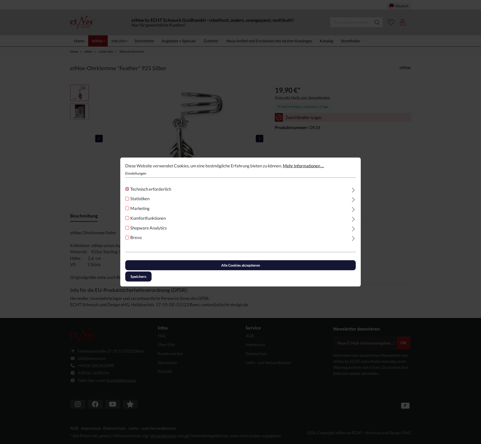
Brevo (136, 237)
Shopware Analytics (148, 227)
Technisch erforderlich (150, 188)
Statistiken (140, 198)
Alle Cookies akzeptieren (240, 265)
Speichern (138, 276)
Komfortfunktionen (148, 217)
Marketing (140, 208)
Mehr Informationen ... (303, 165)
